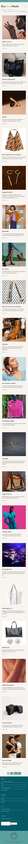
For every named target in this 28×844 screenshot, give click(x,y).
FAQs (2, 783)
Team (2, 785)
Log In (22, 1)
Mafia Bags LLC (7, 608)
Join (26, 1)
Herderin (5, 344)
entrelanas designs (8, 421)
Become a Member (5, 809)
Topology (5, 458)
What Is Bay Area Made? (6, 781)
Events (2, 799)
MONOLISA (5, 647)
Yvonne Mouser (7, 723)
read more (4, 48)
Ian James (5, 269)
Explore (3, 802)
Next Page (17, 773)
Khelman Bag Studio (8, 79)
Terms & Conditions (5, 788)
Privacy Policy (4, 790)
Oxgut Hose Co (7, 494)
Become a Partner (5, 811)
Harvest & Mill (6, 760)
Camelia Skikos (7, 531)
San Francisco (15, 11)
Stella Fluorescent (8, 685)
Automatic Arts (7, 569)
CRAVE (4, 117)
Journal (3, 797)
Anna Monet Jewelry (8, 383)
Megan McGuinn (7, 192)
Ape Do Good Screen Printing (11, 306)
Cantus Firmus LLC (17, 842)
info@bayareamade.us (6, 818)
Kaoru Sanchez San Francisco (11, 154)
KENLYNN (5, 231)
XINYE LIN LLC (7, 41)
